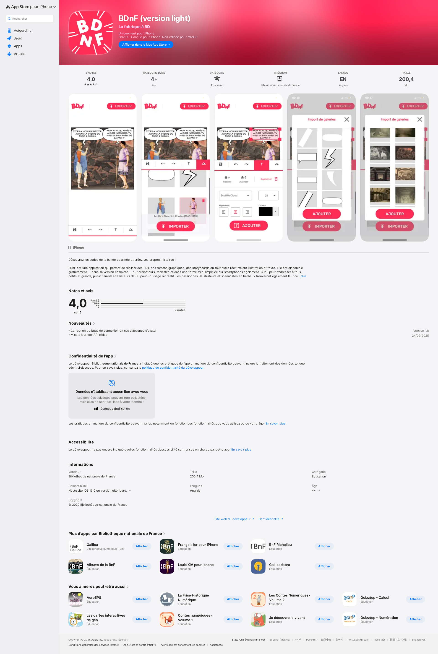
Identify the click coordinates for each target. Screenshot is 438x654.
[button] (29, 30)
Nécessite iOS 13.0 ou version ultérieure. (97, 490)
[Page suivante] (433, 167)
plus (303, 276)
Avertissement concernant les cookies (183, 645)
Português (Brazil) (358, 639)
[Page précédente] (64, 167)
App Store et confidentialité (139, 645)
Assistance (216, 645)
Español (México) (280, 639)
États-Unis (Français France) (248, 639)
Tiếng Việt (379, 639)
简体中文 (326, 639)
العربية (298, 639)
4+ (314, 490)
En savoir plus (275, 423)
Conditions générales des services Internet (93, 645)
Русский (311, 639)
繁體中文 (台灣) (398, 639)
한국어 (339, 639)
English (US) (419, 639)
